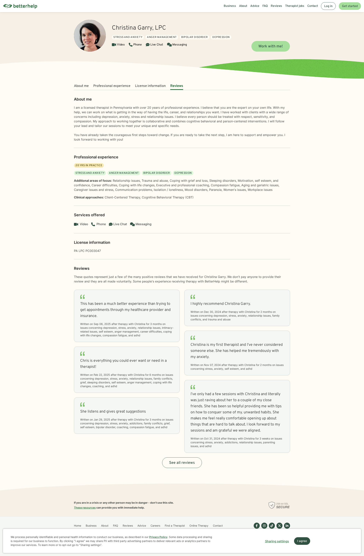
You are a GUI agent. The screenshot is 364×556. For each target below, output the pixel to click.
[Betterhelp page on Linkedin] (286, 529)
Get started (350, 6)
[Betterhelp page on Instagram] (263, 529)
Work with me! (270, 46)
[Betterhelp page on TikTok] (271, 529)
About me (81, 86)
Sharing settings (277, 541)
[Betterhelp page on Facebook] (256, 529)
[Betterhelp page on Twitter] (278, 529)
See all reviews (182, 462)
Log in (328, 6)
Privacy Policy (158, 537)
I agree (302, 541)
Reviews (176, 86)
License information (150, 86)
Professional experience (111, 86)
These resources (85, 507)
